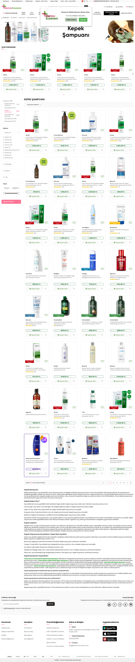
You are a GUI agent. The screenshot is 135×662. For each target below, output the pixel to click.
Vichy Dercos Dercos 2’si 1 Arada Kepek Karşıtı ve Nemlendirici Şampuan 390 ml (64, 230)
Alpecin (112, 274)
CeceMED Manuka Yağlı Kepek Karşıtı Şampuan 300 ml (92, 230)
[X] (115, 606)
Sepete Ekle (12, 89)
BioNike (56, 274)
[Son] (131, 482)
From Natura (58, 135)
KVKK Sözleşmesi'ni (9, 608)
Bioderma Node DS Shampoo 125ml (119, 230)
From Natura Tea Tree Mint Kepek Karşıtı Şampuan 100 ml (36, 184)
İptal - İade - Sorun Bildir (68, 1)
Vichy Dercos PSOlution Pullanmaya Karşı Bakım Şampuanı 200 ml (62, 415)
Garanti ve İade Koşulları (55, 646)
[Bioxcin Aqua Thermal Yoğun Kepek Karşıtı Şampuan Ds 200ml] (121, 168)
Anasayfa (6, 1)
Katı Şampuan (10, 108)
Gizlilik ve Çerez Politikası (55, 639)
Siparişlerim (28, 635)
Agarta (28, 412)
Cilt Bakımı (32, 13)
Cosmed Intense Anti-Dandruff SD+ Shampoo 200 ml (36, 276)
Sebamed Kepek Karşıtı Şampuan (45, 566)
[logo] (11, 7)
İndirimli (7, 171)
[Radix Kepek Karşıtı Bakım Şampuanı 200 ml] (64, 353)
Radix (56, 366)
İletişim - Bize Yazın (41, 1)
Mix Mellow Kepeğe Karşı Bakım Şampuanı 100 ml (120, 461)
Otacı (56, 458)
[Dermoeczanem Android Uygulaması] (112, 628)
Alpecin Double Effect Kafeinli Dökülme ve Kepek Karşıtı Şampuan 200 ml (119, 276)
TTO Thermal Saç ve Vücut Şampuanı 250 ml (90, 415)
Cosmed (29, 274)
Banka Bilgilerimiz (17, 1)
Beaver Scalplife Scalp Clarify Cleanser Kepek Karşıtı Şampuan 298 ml (120, 369)
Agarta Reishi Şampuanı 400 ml (36, 414)
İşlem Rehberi (51, 643)
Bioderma (113, 227)
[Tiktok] (125, 606)
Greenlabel (58, 320)
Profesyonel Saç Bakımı (112, 13)
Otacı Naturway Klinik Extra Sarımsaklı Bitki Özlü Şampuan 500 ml (64, 461)
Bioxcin (112, 181)
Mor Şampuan (10, 121)
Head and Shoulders (33, 458)
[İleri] (127, 482)
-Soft (56, 660)
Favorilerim (28, 628)
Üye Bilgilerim (29, 639)
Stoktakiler (8, 164)
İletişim (3, 635)
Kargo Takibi (54, 1)
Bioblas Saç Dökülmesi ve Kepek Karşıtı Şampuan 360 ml (92, 461)
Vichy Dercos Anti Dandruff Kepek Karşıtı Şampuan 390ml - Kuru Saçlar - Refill (94, 78)
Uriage (84, 274)
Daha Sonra (71, 20)
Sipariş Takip (28, 632)
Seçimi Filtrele (8, 202)
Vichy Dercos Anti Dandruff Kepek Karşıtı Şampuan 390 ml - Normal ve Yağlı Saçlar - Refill (40, 78)
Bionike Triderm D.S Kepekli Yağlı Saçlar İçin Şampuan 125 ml (64, 276)
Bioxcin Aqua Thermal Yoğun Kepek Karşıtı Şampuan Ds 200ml (121, 184)
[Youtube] (109, 606)
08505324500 (74, 639)
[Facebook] (120, 606)
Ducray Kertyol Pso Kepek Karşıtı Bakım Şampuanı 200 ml (36, 323)
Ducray (84, 135)
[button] (63, 94)
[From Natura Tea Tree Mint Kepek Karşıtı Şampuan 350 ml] (64, 122)
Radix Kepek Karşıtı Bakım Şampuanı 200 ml (62, 369)
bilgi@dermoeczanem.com (78, 645)
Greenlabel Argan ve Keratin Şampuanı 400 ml (63, 323)
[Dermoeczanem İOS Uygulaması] (112, 634)
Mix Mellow (114, 458)
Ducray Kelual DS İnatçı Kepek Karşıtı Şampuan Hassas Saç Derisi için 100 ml (91, 138)
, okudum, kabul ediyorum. (17, 608)
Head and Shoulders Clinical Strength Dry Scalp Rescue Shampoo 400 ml (35, 461)
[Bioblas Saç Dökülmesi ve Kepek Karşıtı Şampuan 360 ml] (92, 445)
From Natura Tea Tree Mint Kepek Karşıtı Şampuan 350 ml (64, 138)
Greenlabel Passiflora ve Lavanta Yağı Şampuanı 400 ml (121, 323)
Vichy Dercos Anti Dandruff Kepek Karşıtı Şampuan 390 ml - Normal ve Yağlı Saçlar (13, 78)
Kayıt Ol (50, 604)
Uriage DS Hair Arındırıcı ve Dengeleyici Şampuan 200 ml (91, 276)
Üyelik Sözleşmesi (52, 628)
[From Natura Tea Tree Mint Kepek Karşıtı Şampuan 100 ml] (36, 168)
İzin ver (83, 20)
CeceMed (85, 227)
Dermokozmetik (126, 13)
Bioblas (84, 458)
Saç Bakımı (14, 17)
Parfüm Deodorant (97, 13)
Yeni (6, 177)
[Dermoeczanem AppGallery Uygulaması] (112, 639)
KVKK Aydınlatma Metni (54, 635)
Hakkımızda (29, 1)
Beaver (84, 366)
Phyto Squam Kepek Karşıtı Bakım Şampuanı (53, 560)
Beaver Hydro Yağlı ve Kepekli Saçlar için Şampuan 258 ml (91, 369)
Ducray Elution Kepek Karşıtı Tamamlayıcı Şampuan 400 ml (64, 184)
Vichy (5, 75)
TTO (83, 412)
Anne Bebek (23, 13)
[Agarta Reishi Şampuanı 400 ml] (36, 399)
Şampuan (22, 17)
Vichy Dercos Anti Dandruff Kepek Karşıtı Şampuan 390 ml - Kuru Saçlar (67, 78)
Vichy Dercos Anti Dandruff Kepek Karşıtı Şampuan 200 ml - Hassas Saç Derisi (121, 78)
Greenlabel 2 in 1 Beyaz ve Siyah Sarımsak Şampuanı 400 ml (92, 323)
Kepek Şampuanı (12, 111)
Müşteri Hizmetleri (7, 632)
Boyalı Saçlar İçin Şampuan (12, 104)
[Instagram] (131, 606)
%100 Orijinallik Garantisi (55, 632)
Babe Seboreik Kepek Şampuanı (114, 562)
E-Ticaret (61, 660)
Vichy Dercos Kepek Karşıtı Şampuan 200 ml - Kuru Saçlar (36, 369)
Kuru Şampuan (11, 118)
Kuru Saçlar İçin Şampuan (12, 115)
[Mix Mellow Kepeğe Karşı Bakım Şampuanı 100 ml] (121, 445)
